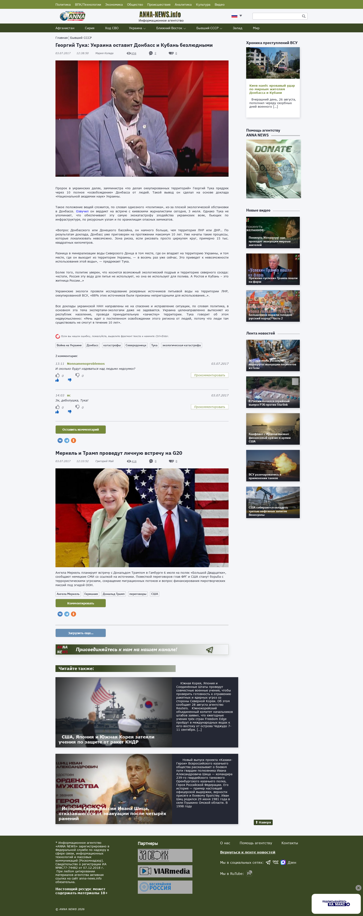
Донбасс (93, 345)
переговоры (137, 594)
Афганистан (64, 28)
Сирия (90, 28)
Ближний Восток (169, 28)
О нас (225, 843)
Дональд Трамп (114, 594)
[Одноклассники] (73, 440)
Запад (237, 28)
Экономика (114, 4)
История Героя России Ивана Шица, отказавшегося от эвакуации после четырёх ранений (112, 813)
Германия (91, 594)
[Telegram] (66, 440)
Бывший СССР (207, 28)
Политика (63, 4)
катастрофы (112, 345)
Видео (220, 4)
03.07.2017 (72, 53)
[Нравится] (57, 380)
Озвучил (82, 211)
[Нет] (69, 380)
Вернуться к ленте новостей (247, 852)
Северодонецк (136, 345)
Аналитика (183, 4)
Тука (154, 345)
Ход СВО (111, 28)
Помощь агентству (256, 843)
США (154, 594)
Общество (135, 4)
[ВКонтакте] (60, 440)
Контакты (289, 843)
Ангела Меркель (68, 594)
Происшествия (159, 4)
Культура (203, 4)
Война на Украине (69, 345)
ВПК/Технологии (88, 4)
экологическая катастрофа (181, 345)
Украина (135, 28)
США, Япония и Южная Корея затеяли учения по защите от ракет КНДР (106, 739)
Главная (61, 37)
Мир (256, 28)
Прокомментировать (209, 375)
